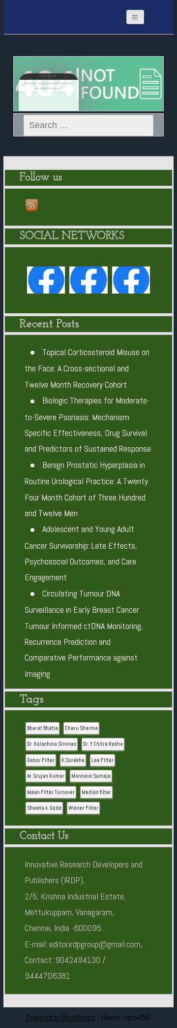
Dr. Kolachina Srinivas (51, 744)
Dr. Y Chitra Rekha (103, 744)
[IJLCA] (131, 282)
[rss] (32, 206)
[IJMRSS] (88, 282)
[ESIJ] (46, 282)
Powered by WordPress (61, 1017)
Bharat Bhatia (42, 728)
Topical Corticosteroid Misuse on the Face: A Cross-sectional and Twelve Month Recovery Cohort (87, 368)
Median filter (96, 792)
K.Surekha (73, 760)
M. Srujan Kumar (45, 776)
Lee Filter (102, 760)
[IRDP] (52, 12)
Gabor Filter (41, 760)
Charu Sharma (81, 728)
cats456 (136, 1017)
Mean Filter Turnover (51, 792)
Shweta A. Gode (44, 808)
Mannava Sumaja (91, 776)
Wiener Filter (83, 808)
